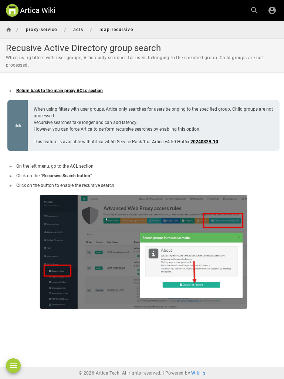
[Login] (272, 10)
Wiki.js (198, 373)
